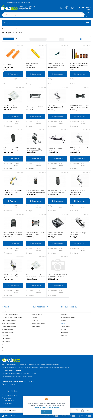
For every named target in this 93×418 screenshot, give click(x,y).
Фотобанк (34, 317)
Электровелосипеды (7, 311)
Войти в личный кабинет (11, 2)
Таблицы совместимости (38, 323)
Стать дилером (65, 311)
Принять (46, 412)
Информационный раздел (68, 317)
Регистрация (26, 2)
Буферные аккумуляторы (9, 326)
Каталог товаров (10, 23)
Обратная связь (9, 415)
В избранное (9, 84)
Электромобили (6, 338)
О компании (64, 314)
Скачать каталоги (36, 326)
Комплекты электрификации (10, 314)
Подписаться (14, 74)
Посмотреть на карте (8, 384)
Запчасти (4, 344)
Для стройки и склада (8, 332)
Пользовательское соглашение (11, 370)
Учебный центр (65, 326)
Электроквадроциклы (8, 341)
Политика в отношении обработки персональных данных (19, 373)
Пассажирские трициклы (9, 320)
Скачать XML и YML (37, 314)
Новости (63, 320)
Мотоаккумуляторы (7, 329)
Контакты (64, 335)
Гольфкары (5, 335)
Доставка (63, 329)
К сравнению (9, 79)
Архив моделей (6, 351)
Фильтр (10, 39)
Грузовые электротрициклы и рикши (12, 317)
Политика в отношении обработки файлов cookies (17, 376)
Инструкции (35, 320)
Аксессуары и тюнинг (8, 348)
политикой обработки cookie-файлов (46, 407)
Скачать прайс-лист (37, 311)
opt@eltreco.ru (12, 395)
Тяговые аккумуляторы (8, 323)
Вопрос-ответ (65, 332)
